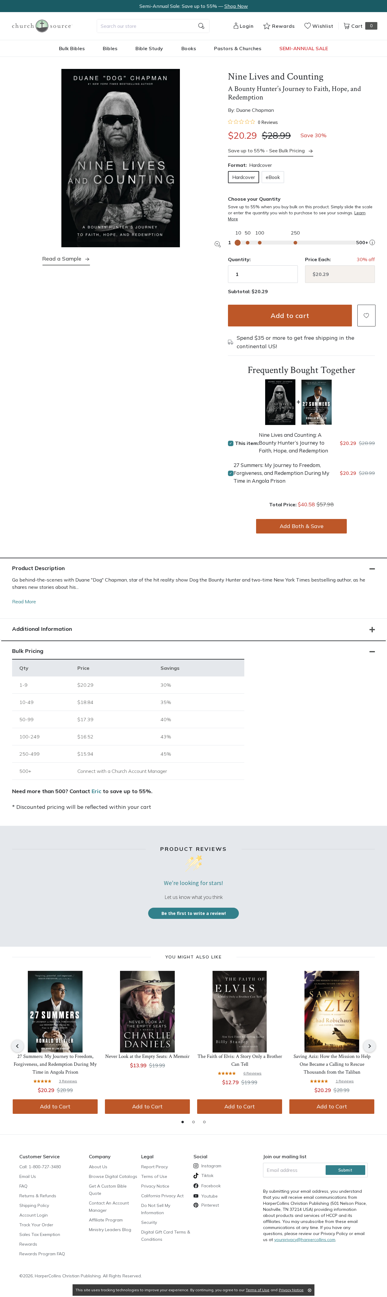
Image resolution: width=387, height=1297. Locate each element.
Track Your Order (36, 1224)
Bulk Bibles (72, 48)
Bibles (110, 48)
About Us (98, 1166)
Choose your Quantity (254, 199)
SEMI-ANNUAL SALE (303, 48)
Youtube (209, 1196)
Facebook (211, 1185)
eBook (273, 177)
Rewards (28, 1244)
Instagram (211, 1166)
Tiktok (207, 1175)
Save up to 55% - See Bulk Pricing (266, 151)
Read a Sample (61, 258)
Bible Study (149, 48)
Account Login (33, 1215)
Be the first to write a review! (193, 913)
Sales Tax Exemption (39, 1234)
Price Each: (318, 259)
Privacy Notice (155, 1186)
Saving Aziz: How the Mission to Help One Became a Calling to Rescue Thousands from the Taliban (332, 1064)
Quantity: (239, 259)
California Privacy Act (162, 1195)
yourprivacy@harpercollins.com (304, 1239)
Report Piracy (154, 1166)
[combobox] (153, 26)
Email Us (27, 1176)
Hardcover (243, 177)
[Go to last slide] (17, 1046)
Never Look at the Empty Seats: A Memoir (147, 1056)
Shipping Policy (34, 1205)
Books (188, 48)
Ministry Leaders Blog (110, 1229)
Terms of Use (154, 1176)
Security (149, 1222)
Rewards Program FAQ (42, 1253)
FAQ (23, 1186)
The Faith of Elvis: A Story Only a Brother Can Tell (239, 1060)
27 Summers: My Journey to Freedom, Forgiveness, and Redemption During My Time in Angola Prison (281, 473)
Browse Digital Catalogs (113, 1176)
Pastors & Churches (237, 48)
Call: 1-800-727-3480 (40, 1166)
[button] (366, 315)
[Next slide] (369, 1046)
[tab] (182, 1122)
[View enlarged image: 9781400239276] (121, 158)
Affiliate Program (106, 1220)
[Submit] (201, 26)
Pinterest (210, 1205)
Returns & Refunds (37, 1195)
